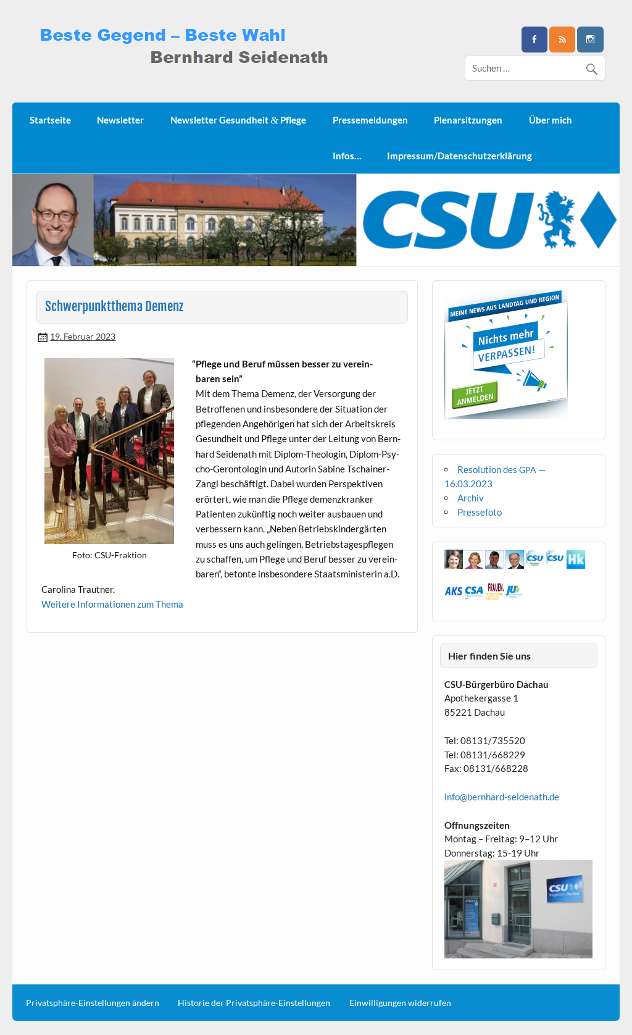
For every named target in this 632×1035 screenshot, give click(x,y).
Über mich (550, 119)
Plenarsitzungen (468, 119)
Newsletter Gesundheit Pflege (238, 120)
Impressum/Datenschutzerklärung (459, 155)
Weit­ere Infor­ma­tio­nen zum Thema (112, 604)
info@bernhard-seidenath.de (501, 796)
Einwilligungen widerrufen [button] (400, 1003)
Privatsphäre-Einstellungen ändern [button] (92, 1003)
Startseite (50, 119)
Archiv (470, 497)
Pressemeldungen (370, 119)
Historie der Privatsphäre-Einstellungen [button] (254, 1003)
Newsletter (120, 119)
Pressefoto (479, 512)
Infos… (347, 155)
